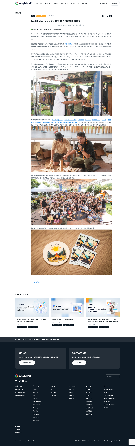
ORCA (104, 120)
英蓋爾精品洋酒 (48, 122)
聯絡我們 (114, 3)
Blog (24, 339)
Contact (79, 362)
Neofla (88, 120)
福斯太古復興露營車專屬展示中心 (66, 122)
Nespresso (96, 120)
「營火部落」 (68, 44)
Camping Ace (57, 120)
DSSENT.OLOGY (70, 120)
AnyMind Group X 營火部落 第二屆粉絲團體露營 (44, 339)
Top (19, 339)
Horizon (81, 120)
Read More (27, 362)
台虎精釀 (38, 122)
